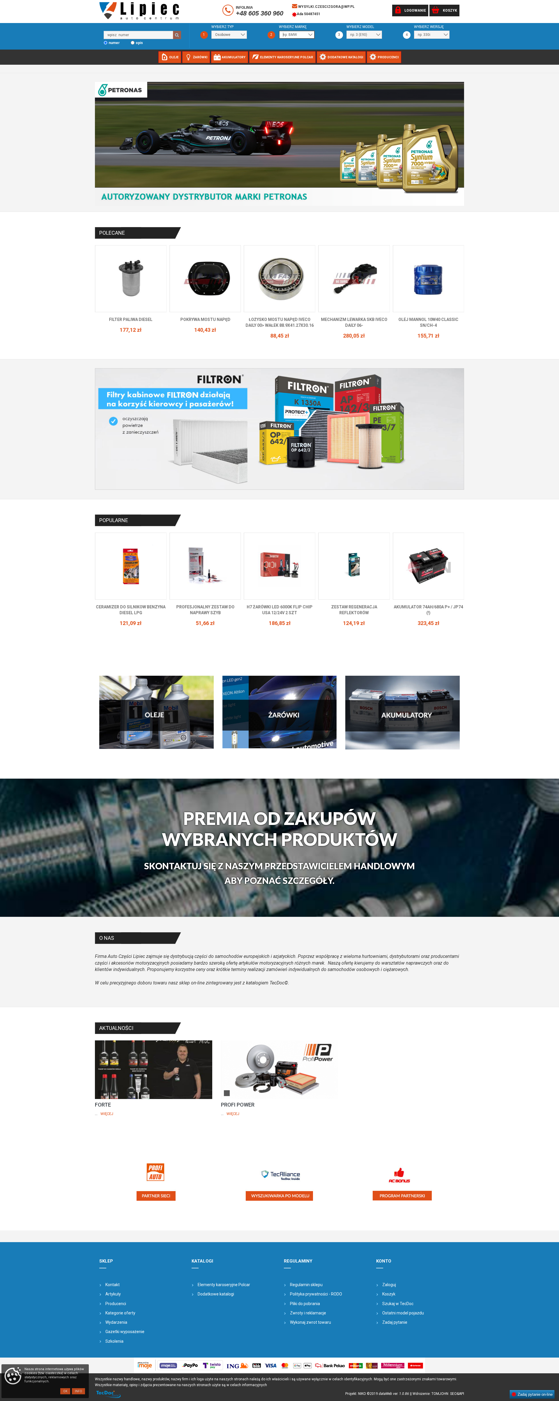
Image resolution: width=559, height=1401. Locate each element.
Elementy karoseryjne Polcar (224, 1284)
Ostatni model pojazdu (403, 1313)
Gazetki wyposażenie (124, 1331)
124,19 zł (205, 623)
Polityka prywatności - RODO (316, 1294)
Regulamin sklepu (306, 1284)
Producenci (115, 1303)
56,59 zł (428, 330)
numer (114, 43)
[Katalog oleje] (156, 712)
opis (139, 43)
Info (78, 1391)
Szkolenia (114, 1341)
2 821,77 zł (354, 617)
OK (65, 1391)
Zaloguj (389, 1284)
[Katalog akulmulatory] (402, 712)
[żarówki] (279, 712)
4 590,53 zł (428, 623)
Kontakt (112, 1284)
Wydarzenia (116, 1322)
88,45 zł (130, 336)
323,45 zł (279, 623)
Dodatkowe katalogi (216, 1294)
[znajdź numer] (177, 35)
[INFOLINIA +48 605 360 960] (228, 11)
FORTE (103, 1105)
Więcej (106, 1114)
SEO (453, 1394)
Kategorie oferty (120, 1313)
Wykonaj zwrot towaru (310, 1322)
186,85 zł (130, 623)
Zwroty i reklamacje (308, 1313)
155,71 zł (279, 336)
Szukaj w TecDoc (397, 1303)
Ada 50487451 (308, 14)
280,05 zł (205, 336)
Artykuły (113, 1294)
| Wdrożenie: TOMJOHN (430, 1394)
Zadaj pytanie (394, 1322)
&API (460, 1394)
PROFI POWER (237, 1105)
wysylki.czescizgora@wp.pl (326, 7)
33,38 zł (353, 330)
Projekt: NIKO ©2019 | (378, 1394)
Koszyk (388, 1294)
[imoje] (279, 1365)
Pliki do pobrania (305, 1303)
